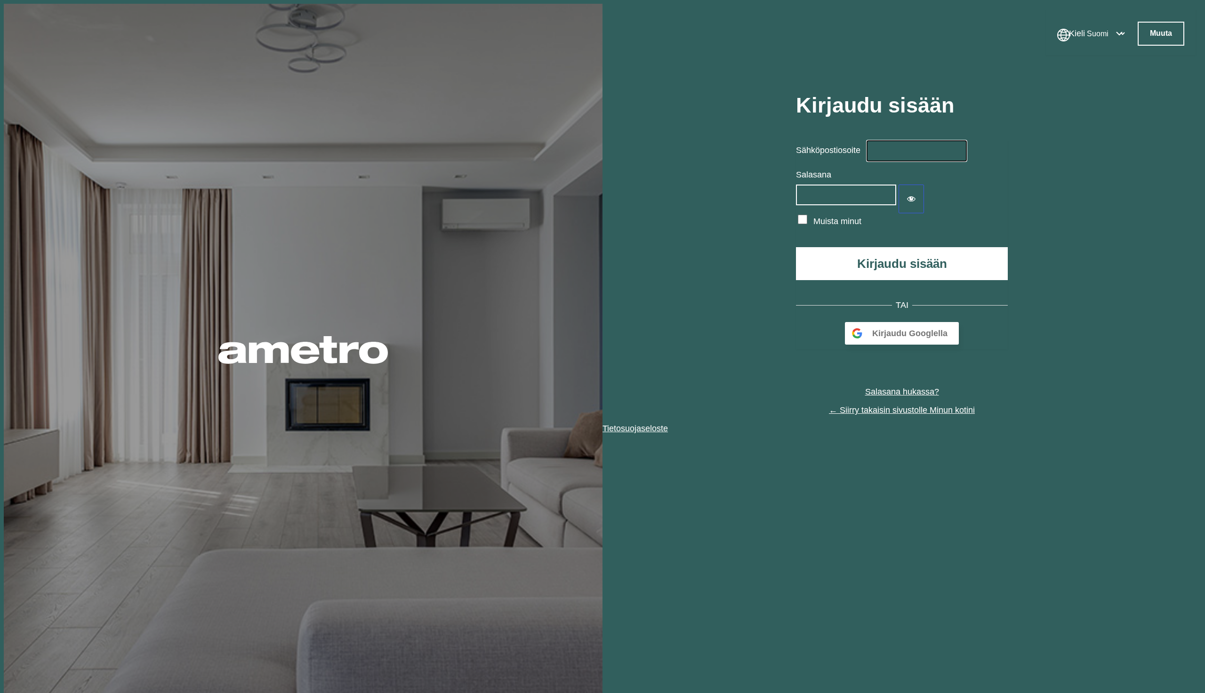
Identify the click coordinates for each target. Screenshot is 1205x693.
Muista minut (837, 221)
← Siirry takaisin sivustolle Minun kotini (902, 410)
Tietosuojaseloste (635, 428)
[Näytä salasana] (911, 199)
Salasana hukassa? (902, 391)
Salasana (813, 174)
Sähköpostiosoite (828, 150)
